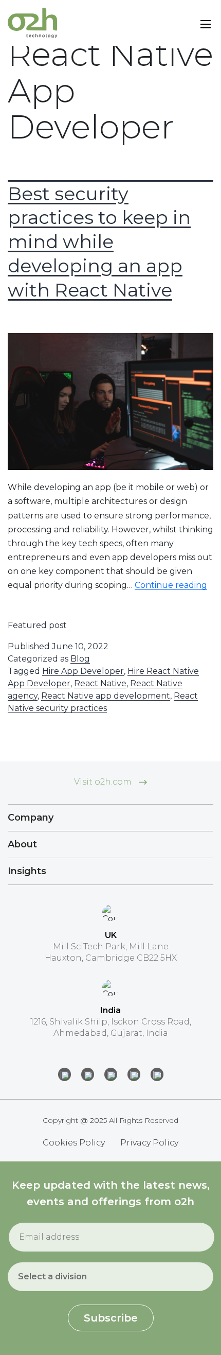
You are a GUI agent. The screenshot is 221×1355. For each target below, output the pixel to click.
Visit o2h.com (104, 782)
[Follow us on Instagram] (87, 1074)
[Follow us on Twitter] (110, 1074)
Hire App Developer (83, 671)
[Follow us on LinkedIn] (64, 1074)
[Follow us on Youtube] (157, 1074)
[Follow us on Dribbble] (133, 1074)
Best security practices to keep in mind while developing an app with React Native (99, 241)
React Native (100, 683)
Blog (80, 659)
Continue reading (171, 585)
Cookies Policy (74, 1143)
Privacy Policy (149, 1143)
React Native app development (105, 696)
